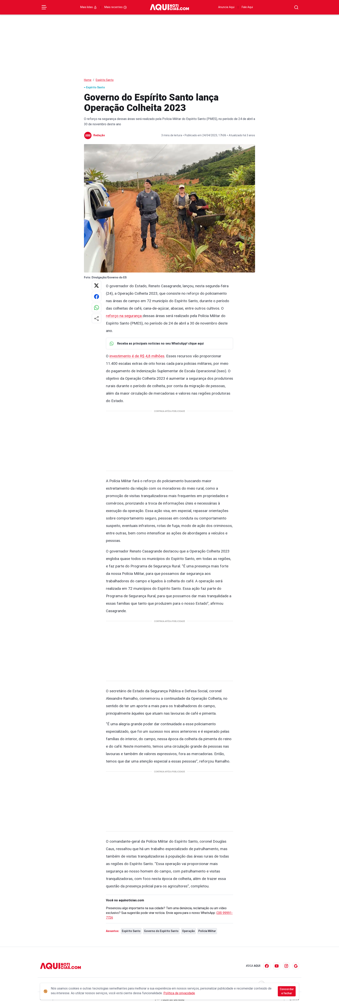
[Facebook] (266, 966)
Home (87, 79)
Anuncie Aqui (226, 7)
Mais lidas (86, 7)
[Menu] (44, 7)
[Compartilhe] (96, 318)
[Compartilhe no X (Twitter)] (96, 285)
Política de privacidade (179, 993)
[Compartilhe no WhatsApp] (96, 307)
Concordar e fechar (287, 991)
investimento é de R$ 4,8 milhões (136, 356)
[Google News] (296, 966)
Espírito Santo (105, 79)
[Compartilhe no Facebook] (96, 296)
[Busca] (296, 7)
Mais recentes (113, 7)
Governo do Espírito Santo (161, 931)
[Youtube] (276, 966)
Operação (188, 931)
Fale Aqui (247, 7)
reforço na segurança (124, 316)
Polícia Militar (207, 931)
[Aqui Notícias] (169, 7)
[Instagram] (286, 966)
